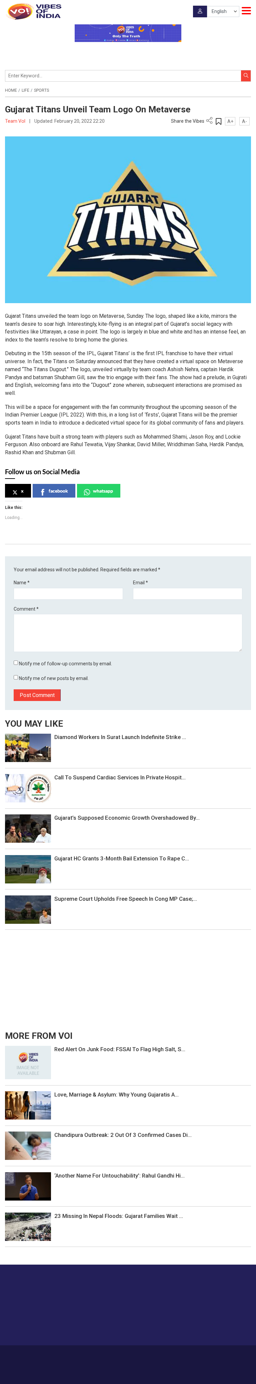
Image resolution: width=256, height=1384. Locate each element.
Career (75, 1355)
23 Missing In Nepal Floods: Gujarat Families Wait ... (118, 1216)
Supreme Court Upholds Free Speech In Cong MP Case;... (125, 898)
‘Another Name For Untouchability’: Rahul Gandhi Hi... (119, 1175)
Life (25, 90)
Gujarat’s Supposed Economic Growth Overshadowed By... (127, 817)
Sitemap (196, 1355)
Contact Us (119, 1355)
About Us (95, 1355)
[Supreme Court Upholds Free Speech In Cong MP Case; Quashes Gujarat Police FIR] (28, 909)
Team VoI (15, 121)
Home (11, 90)
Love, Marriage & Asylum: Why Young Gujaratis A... (116, 1094)
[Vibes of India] (33, 11)
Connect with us (217, 1327)
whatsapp (103, 491)
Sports (41, 90)
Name (22, 582)
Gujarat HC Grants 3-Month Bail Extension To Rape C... (121, 858)
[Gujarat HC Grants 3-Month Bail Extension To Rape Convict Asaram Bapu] (28, 868)
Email (140, 582)
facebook (58, 491)
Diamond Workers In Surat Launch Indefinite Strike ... (120, 737)
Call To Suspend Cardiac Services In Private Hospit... (120, 777)
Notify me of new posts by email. (54, 678)
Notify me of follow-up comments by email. (65, 663)
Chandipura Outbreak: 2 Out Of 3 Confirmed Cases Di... (123, 1135)
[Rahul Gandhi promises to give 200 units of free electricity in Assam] (28, 1062)
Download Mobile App (128, 1374)
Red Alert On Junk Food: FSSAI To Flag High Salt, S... (119, 1049)
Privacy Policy (171, 1355)
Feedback (144, 1355)
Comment (26, 609)
